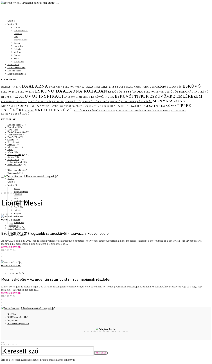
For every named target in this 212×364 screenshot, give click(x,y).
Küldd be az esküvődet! (17, 170)
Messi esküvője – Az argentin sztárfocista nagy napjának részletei (55, 279)
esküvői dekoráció (181, 91)
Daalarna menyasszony (104, 86)
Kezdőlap (11, 314)
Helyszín (17, 49)
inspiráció (73, 101)
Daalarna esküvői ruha (65, 87)
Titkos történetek (21, 30)
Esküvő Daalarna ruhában (71, 91)
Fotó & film (18, 46)
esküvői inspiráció (41, 96)
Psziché (17, 27)
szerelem (139, 105)
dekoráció (158, 87)
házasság (58, 102)
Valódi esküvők (14, 164)
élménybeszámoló (15, 114)
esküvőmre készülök (14, 102)
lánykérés (144, 102)
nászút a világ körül (96, 106)
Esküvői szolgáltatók (16, 74)
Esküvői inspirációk (16, 132)
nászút (77, 106)
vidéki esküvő (125, 111)
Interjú (115, 101)
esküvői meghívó (79, 97)
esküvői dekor (154, 92)
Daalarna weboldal (15, 173)
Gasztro (17, 55)
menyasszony (169, 101)
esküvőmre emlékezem (176, 96)
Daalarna (35, 86)
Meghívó (17, 52)
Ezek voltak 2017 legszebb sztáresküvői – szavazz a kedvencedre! (55, 234)
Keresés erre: (9, 345)
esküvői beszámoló (125, 91)
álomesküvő (178, 111)
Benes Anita (11, 86)
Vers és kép (108, 111)
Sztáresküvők (13, 64)
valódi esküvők (87, 110)
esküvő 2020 (26, 92)
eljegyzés (174, 87)
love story (128, 101)
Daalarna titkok (14, 71)
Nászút (16, 58)
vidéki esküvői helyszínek (152, 111)
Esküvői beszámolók (16, 67)
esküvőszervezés (40, 102)
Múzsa (10, 149)
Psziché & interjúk (15, 154)
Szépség (17, 43)
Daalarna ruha (137, 87)
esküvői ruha (102, 96)
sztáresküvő (162, 106)
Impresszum (12, 320)
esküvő (192, 86)
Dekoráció (18, 33)
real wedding (120, 106)
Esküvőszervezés (20, 40)
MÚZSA (11, 21)
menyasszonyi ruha (20, 105)
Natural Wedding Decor (56, 106)
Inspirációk (12, 24)
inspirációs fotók (96, 101)
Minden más (19, 61)
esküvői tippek (132, 96)
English (10, 179)
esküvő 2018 (9, 92)
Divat (16, 36)
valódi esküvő (53, 110)
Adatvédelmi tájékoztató (18, 323)
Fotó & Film (13, 137)
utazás (29, 111)
